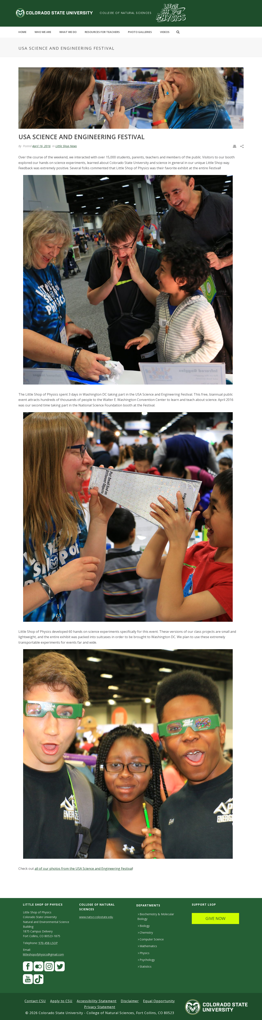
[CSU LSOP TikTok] (38, 980)
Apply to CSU (61, 1001)
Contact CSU (35, 1001)
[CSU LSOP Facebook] (28, 967)
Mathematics (148, 946)
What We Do (68, 32)
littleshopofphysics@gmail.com (43, 954)
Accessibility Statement (96, 1001)
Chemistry (146, 932)
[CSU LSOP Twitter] (60, 967)
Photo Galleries (140, 32)
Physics (144, 953)
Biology (145, 926)
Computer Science (152, 939)
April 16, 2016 (41, 146)
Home (22, 32)
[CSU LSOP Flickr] (38, 967)
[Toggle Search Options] (178, 32)
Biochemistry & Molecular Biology (155, 916)
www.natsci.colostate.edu (96, 917)
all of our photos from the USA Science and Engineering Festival (83, 868)
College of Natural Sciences (126, 13)
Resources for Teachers (102, 32)
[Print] (234, 146)
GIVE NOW (215, 918)
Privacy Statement (99, 1007)
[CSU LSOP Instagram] (49, 967)
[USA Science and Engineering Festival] (131, 98)
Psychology (147, 960)
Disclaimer (130, 1001)
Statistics (145, 966)
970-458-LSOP (48, 943)
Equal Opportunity (159, 1001)
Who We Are (43, 32)
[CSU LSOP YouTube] (28, 980)
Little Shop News (66, 146)
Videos (164, 32)
